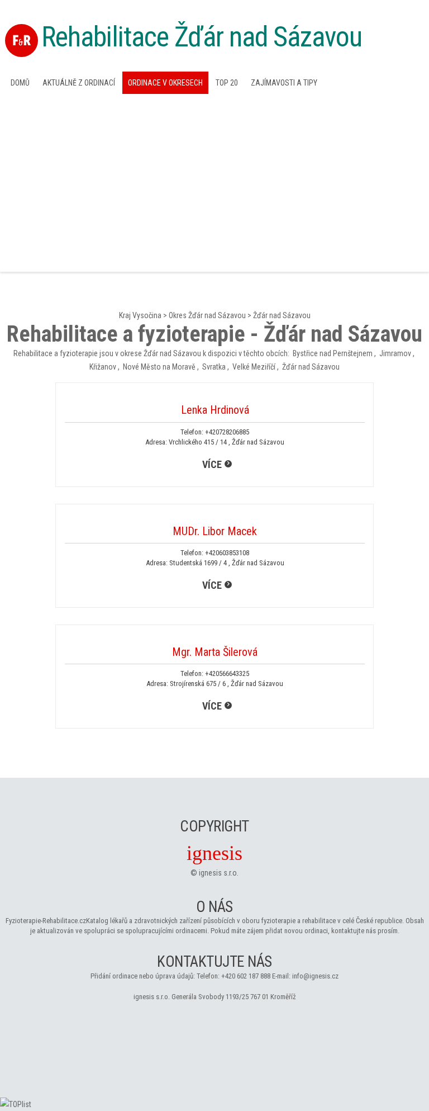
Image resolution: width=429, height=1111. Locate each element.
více (212, 464)
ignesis (214, 853)
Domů (20, 82)
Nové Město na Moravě (159, 366)
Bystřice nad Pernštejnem (333, 353)
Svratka (214, 366)
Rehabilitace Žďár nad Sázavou (201, 37)
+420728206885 (227, 432)
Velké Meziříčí (253, 366)
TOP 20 (227, 82)
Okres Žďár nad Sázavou (207, 315)
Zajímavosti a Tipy (284, 82)
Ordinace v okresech (165, 82)
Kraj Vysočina (140, 315)
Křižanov (102, 366)
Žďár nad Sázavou (282, 315)
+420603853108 (227, 553)
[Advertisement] (214, 181)
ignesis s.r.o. (219, 872)
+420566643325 (227, 673)
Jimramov (395, 353)
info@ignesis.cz (315, 976)
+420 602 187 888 (245, 976)
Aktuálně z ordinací (78, 82)
